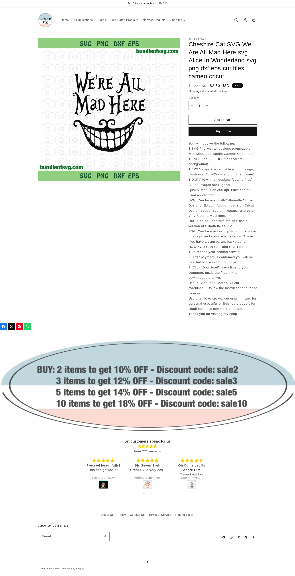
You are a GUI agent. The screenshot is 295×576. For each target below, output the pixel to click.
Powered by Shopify (73, 568)
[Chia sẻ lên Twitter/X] (11, 326)
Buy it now (223, 131)
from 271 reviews (147, 451)
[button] (177, 20)
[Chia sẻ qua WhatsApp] (27, 326)
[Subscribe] (105, 536)
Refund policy (184, 514)
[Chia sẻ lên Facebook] (3, 326)
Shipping (194, 91)
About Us (107, 514)
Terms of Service (160, 514)
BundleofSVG (54, 568)
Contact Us (137, 514)
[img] (147, 446)
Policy (122, 514)
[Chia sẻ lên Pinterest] (19, 326)
